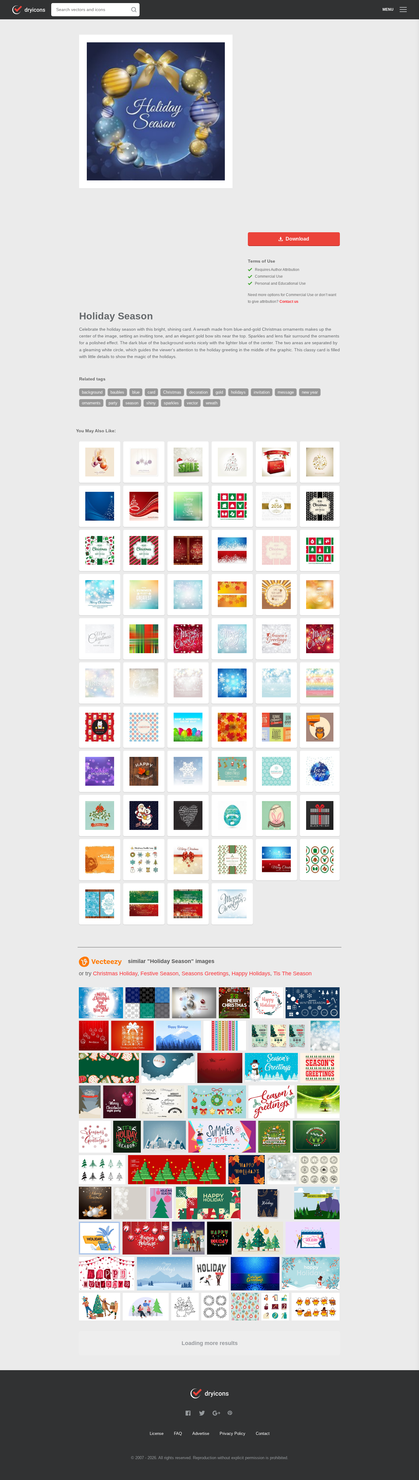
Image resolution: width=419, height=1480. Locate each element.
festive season (159, 973)
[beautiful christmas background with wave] (318, 1101)
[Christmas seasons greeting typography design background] (95, 1137)
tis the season (292, 973)
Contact (263, 1433)
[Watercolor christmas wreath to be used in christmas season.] (267, 1002)
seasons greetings (205, 973)
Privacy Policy (232, 1433)
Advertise (200, 1433)
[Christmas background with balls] (194, 1002)
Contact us (288, 301)
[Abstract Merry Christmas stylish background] (325, 1035)
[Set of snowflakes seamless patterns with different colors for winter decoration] (147, 1002)
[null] (234, 1002)
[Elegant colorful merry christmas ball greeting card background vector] (94, 1035)
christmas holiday (115, 973)
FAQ (178, 1433)
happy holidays (251, 973)
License (156, 1433)
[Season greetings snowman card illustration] (271, 1068)
